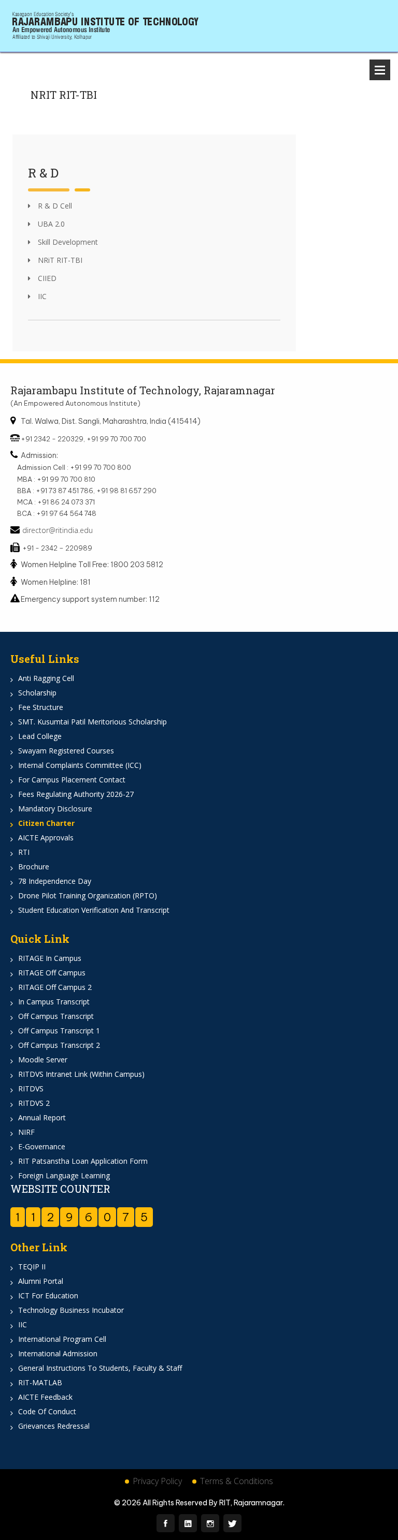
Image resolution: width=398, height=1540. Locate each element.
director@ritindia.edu (57, 530)
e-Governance (41, 1146)
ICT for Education (48, 1295)
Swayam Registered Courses (66, 751)
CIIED (46, 278)
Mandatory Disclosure (55, 808)
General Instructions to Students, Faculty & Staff (100, 1368)
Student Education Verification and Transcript (93, 910)
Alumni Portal (40, 1281)
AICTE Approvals (46, 837)
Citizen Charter (46, 823)
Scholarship (37, 693)
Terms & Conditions (236, 1481)
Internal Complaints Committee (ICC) (79, 765)
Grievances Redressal (54, 1426)
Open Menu (379, 70)
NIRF (26, 1132)
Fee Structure (40, 707)
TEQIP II (32, 1266)
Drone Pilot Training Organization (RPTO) (87, 895)
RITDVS (31, 1088)
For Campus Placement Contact (71, 779)
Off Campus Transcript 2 (59, 1045)
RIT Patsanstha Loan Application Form (83, 1161)
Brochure (33, 866)
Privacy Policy (157, 1481)
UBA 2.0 (50, 224)
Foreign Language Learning (64, 1175)
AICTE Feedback (45, 1397)
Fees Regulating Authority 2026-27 (76, 794)
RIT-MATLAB (40, 1382)
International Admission (57, 1353)
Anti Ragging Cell (46, 678)
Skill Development (67, 242)
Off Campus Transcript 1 (59, 1030)
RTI (24, 852)
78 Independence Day (54, 881)
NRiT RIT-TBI (59, 260)
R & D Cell (54, 206)
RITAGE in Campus (49, 958)
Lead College (40, 736)
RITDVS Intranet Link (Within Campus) (81, 1074)
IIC (41, 296)
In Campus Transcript (54, 1001)
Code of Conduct (47, 1411)
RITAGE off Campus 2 (55, 987)
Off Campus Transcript (56, 1016)
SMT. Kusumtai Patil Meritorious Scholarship (92, 722)
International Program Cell (62, 1339)
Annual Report (42, 1117)
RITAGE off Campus (52, 973)
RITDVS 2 (34, 1103)
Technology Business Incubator (71, 1310)
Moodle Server (42, 1059)
